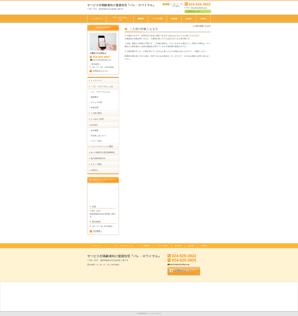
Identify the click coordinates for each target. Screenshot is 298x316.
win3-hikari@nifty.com (199, 8)
